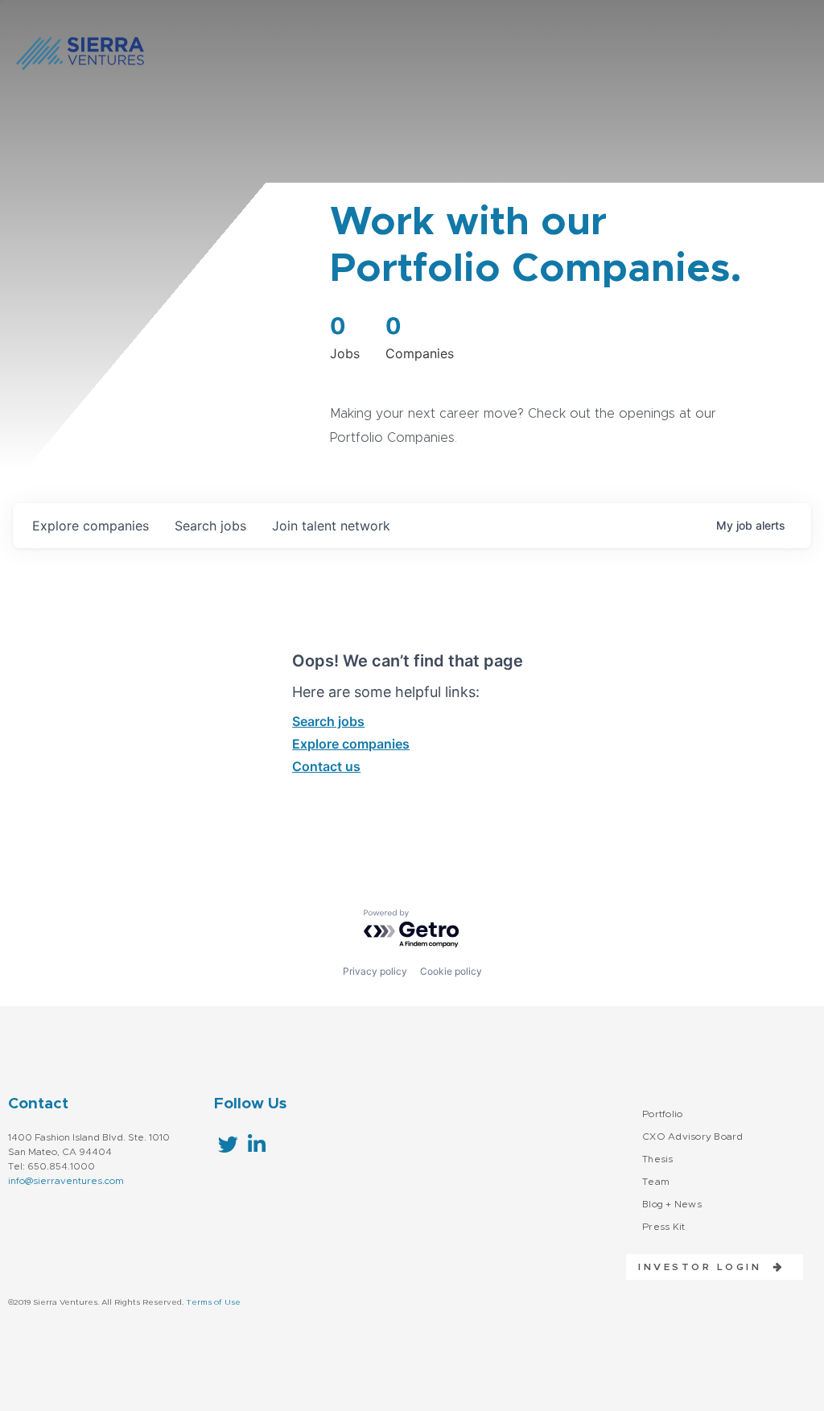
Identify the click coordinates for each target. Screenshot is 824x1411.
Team (656, 1181)
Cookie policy (451, 971)
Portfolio (662, 1114)
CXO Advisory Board (693, 1136)
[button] (705, 1267)
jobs (210, 526)
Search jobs (328, 721)
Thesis (658, 1159)
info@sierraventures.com (66, 1181)
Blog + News (672, 1204)
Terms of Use (213, 1302)
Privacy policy (375, 971)
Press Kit (663, 1227)
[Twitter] (228, 1144)
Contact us (326, 766)
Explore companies (351, 744)
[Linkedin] (256, 1144)
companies (90, 526)
